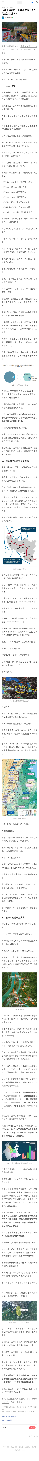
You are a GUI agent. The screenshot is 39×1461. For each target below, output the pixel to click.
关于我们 (6, 1447)
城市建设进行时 (11, 1416)
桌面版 (27, 1447)
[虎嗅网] (19, 2)
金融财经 (9, 1420)
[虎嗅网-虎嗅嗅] (32, 2)
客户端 (34, 1447)
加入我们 (14, 1447)
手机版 (21, 1447)
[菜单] (3, 2)
